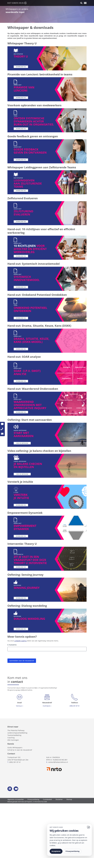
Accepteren (56, 851)
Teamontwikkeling (14, 735)
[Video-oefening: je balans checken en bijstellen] (47, 465)
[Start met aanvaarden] (47, 434)
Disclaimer (59, 799)
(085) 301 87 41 (15, 762)
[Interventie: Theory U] (47, 558)
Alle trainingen (13, 740)
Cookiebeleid (47, 799)
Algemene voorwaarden (15, 799)
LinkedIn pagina (20, 641)
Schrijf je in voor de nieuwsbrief (19, 750)
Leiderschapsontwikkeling (17, 733)
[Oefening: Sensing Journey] (47, 589)
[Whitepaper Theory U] (47, 58)
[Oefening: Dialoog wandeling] (47, 620)
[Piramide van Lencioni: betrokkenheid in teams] (47, 89)
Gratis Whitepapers (14, 747)
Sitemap (69, 799)
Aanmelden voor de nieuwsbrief (21, 661)
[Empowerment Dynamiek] (47, 527)
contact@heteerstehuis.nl (58, 762)
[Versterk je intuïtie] (47, 496)
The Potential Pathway (15, 730)
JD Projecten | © (30, 801)
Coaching (11, 738)
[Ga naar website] (88, 827)
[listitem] (47, 653)
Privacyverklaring (33, 799)
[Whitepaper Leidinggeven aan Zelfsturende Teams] (47, 182)
